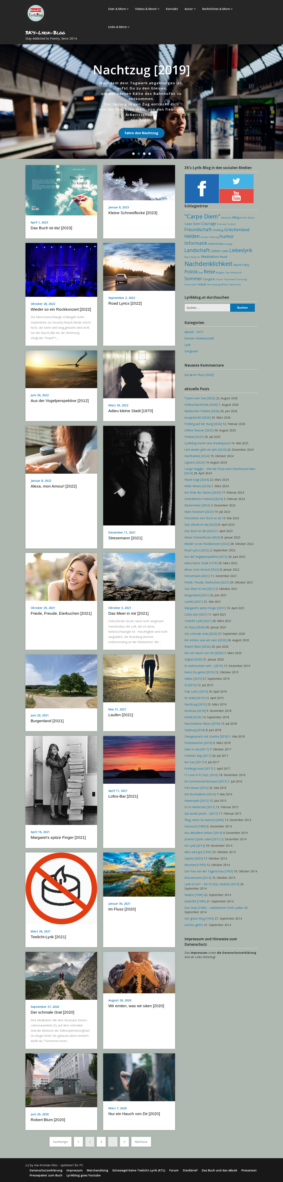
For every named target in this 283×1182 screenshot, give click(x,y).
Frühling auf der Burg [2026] (203, 424)
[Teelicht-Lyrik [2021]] (61, 888)
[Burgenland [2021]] (61, 681)
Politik (191, 272)
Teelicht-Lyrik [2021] (48, 937)
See (227, 272)
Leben (215, 251)
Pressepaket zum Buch (46, 1175)
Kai (186, 375)
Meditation (210, 256)
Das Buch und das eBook (219, 1170)
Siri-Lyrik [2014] (194, 846)
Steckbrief (190, 1170)
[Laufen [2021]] (139, 678)
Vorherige (60, 1142)
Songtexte (191, 351)
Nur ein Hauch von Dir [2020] (134, 1114)
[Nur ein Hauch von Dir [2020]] (139, 1077)
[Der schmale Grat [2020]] (61, 975)
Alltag (235, 217)
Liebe (225, 251)
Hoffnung (214, 237)
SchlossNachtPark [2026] (201, 405)
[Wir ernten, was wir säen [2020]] (139, 972)
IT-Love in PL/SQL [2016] (201, 775)
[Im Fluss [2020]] (139, 874)
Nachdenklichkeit (208, 264)
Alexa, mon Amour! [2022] (54, 486)
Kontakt (172, 9)
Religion (220, 272)
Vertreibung (213, 284)
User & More (117, 9)
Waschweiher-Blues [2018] (202, 724)
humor (226, 236)
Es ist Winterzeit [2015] (199, 807)
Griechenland (236, 229)
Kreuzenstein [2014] (197, 878)
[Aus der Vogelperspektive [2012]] (61, 369)
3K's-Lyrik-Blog (45, 32)
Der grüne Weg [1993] (199, 918)
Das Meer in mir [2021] (128, 613)
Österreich (235, 284)
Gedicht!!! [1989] (195, 901)
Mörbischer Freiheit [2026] (202, 411)
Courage (208, 223)
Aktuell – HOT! (193, 332)
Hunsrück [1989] (195, 826)
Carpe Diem (192, 224)
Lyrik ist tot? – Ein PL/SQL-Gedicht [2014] (211, 884)
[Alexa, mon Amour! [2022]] (61, 449)
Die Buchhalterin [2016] (200, 794)
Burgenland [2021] (47, 721)
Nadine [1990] (193, 895)
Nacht (237, 265)
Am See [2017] (194, 762)
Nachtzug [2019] (195, 704)
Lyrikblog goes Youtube (83, 1175)
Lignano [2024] (194, 462)
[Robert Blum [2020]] (61, 1080)
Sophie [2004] (193, 858)
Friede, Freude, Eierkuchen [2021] (61, 613)
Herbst (204, 237)
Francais (221, 224)
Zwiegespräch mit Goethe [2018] (206, 736)
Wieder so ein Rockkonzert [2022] (61, 309)
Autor (189, 9)
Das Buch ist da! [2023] (51, 228)
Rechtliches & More (216, 9)
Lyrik (187, 345)
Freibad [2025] (194, 437)
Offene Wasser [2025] (199, 430)
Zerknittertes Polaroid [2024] (203, 499)
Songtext (209, 279)
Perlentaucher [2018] (198, 743)
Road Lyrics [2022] (125, 303)
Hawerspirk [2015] (196, 801)
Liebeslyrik (240, 250)
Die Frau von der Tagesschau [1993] (208, 871)
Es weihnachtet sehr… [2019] (203, 666)
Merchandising (97, 1170)
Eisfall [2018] (192, 717)
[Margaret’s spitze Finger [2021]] (61, 780)
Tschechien (190, 284)
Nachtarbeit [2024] (196, 456)
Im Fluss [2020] (122, 909)
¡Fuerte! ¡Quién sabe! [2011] (202, 839)
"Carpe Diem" (202, 216)
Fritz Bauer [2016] (196, 788)
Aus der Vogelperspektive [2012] (60, 400)
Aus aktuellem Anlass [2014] (203, 833)
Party (245, 265)
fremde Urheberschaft (199, 338)
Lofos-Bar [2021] (123, 796)
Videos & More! (146, 9)
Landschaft (197, 250)
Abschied (226, 217)
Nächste (141, 1142)
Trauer (219, 279)
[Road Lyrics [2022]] (139, 266)
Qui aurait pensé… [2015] (201, 813)
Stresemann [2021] (125, 538)
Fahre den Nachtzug (141, 133)
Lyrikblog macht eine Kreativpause (207, 443)
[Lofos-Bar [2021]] (139, 759)
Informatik (195, 243)
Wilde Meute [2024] (197, 486)
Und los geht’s (193, 925)
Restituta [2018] (195, 711)
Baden (251, 217)
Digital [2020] (193, 659)
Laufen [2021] (120, 715)
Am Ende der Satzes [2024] (202, 492)
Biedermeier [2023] (197, 505)
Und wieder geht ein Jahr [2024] (205, 450)
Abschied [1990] (195, 865)
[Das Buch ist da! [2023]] (61, 190)
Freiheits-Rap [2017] (197, 756)
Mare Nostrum (192, 257)
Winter (224, 284)
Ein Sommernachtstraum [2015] (205, 781)
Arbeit (243, 217)
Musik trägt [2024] (196, 480)
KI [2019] (190, 685)
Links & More (117, 27)
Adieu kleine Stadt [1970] (130, 411)
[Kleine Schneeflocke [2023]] (139, 182)
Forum (174, 1170)
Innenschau (216, 244)
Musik (223, 257)
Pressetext (249, 1170)
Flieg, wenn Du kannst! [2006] (204, 820)
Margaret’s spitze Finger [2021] (58, 837)
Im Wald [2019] (194, 698)
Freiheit (231, 224)
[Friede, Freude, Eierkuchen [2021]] (61, 577)
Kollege (228, 244)
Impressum (75, 1170)
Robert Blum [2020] (48, 1120)
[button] (133, 153)
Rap (201, 272)
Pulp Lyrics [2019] (196, 691)
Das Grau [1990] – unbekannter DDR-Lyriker (214, 908)
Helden (192, 236)
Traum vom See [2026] (199, 398)
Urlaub (201, 284)
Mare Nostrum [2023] (199, 512)
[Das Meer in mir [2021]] (139, 577)
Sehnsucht (236, 272)
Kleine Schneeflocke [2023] (132, 213)
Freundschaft (198, 229)
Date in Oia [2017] (196, 749)
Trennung (241, 279)
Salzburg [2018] (194, 730)
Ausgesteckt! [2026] (197, 417)
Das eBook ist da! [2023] (201, 524)
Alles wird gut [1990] (198, 852)
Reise (209, 271)
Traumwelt (230, 279)
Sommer (193, 278)
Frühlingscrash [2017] (198, 768)
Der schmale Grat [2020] (52, 1012)
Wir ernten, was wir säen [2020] (136, 1006)
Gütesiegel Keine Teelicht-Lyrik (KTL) (138, 1170)
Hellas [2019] (193, 679)
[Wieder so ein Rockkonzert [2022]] (61, 269)
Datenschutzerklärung (46, 1170)
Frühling (218, 230)
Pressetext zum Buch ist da (202, 518)
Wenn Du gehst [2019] (199, 672)
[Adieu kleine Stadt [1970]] (139, 374)
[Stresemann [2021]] (139, 475)
